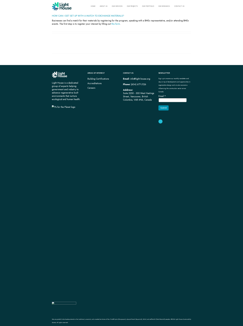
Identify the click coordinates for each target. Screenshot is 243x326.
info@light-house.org (140, 78)
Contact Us (179, 6)
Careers (91, 88)
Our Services (117, 6)
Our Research (164, 6)
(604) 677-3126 (138, 84)
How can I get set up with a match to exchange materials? (88, 15)
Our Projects (132, 6)
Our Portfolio (148, 6)
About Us (103, 6)
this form (115, 24)
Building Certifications (98, 78)
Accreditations (94, 83)
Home (93, 6)
